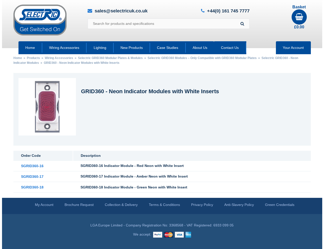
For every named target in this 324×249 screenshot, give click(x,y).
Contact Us (230, 48)
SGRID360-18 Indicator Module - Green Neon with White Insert (133, 187)
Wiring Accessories (64, 48)
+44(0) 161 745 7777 (228, 11)
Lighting (100, 48)
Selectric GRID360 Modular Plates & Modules (110, 58)
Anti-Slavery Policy (239, 205)
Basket (299, 17)
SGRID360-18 (32, 187)
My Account (44, 205)
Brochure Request (79, 205)
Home (30, 48)
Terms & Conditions (164, 205)
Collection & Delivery (121, 205)
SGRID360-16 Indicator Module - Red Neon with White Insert (132, 166)
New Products (131, 48)
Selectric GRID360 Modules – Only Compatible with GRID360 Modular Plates (202, 58)
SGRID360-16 (32, 166)
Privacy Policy (202, 205)
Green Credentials (279, 205)
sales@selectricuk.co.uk (121, 10)
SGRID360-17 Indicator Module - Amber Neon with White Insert (134, 176)
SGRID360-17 (32, 177)
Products (33, 58)
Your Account (293, 48)
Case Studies (167, 48)
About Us (200, 48)
